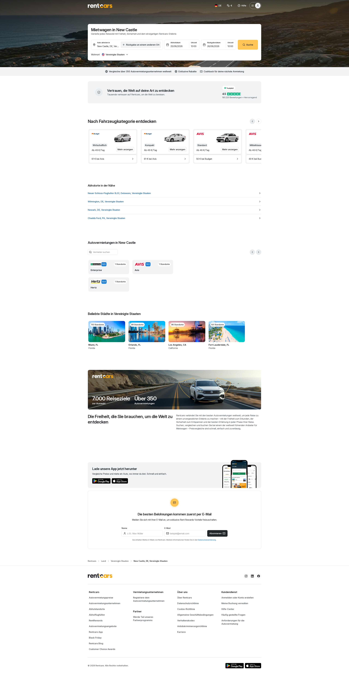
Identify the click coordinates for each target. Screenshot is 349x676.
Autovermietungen (144, 403)
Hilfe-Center (227, 609)
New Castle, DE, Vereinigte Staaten (151, 561)
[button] (231, 88)
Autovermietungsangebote (103, 626)
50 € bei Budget (204, 158)
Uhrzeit (194, 43)
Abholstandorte (97, 609)
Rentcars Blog (96, 643)
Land (103, 561)
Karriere (181, 632)
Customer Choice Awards (102, 649)
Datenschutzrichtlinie (188, 603)
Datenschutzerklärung (207, 540)
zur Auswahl (98, 403)
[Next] (258, 121)
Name (124, 528)
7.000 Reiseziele (111, 398)
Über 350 (145, 398)
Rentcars (92, 561)
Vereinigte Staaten (120, 561)
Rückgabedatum (213, 43)
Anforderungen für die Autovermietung (232, 622)
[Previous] (252, 121)
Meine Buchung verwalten (234, 603)
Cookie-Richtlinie (186, 609)
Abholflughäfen (97, 614)
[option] (113, 159)
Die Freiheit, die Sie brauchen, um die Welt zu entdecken (130, 419)
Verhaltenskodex (186, 620)
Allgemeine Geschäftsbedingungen (195, 614)
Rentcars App (96, 632)
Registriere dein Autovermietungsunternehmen (148, 599)
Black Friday (95, 637)
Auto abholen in (103, 43)
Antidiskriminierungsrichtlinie (192, 626)
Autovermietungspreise (101, 597)
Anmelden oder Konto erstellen (237, 597)
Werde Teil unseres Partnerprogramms (143, 619)
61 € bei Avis (98, 158)
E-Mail (167, 528)
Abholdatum (175, 43)
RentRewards (96, 620)
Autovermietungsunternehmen (104, 603)
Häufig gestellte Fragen (233, 614)
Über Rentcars (184, 597)
